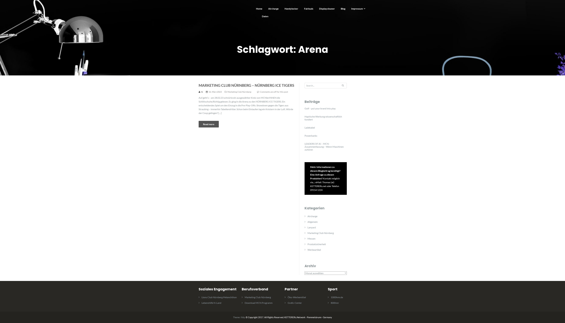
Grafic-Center (295, 302)
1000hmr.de (337, 297)
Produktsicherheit (317, 244)
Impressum (357, 8)
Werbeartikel (314, 249)
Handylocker (291, 8)
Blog (343, 8)
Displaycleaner (327, 8)
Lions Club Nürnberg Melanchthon (219, 297)
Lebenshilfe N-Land (211, 302)
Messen (311, 238)
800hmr (335, 302)
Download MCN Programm (258, 302)
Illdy (243, 317)
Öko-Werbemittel (297, 297)
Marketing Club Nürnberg (239, 92)
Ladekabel (310, 127)
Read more (208, 124)
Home (259, 8)
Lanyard (312, 227)
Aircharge (273, 8)
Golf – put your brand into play (320, 108)
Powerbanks (311, 135)
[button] (559, 4)
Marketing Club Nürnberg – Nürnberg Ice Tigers (246, 85)
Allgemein (313, 221)
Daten (265, 16)
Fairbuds (308, 8)
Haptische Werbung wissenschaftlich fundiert (323, 118)
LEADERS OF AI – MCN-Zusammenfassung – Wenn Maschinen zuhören (324, 146)
